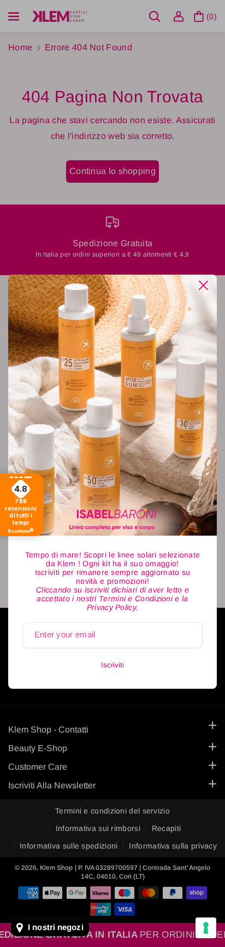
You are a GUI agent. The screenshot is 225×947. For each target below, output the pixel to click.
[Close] (203, 285)
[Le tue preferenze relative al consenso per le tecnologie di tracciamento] (206, 927)
